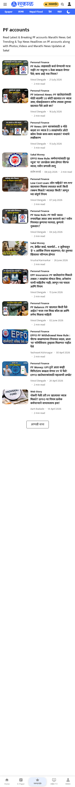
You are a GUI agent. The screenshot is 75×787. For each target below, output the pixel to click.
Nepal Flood (36, 12)
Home (7, 784)
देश (50, 12)
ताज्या (21, 12)
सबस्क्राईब (53, 4)
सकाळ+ (68, 784)
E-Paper (21, 784)
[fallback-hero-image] (16, 73)
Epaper (8, 12)
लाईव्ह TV (54, 784)
